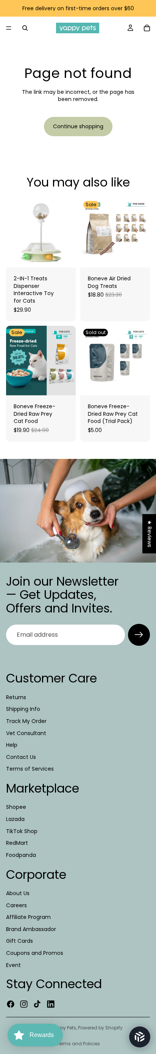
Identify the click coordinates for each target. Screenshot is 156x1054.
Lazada (15, 819)
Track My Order (26, 721)
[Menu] (8, 28)
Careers (16, 905)
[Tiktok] (37, 1004)
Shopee (16, 807)
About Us (18, 893)
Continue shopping (78, 126)
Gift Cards (19, 941)
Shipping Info (23, 709)
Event (13, 964)
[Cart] (147, 28)
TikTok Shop (21, 831)
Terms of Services (30, 769)
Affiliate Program (28, 917)
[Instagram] (23, 1004)
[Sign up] (139, 635)
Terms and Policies (78, 1043)
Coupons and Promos (34, 953)
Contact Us (21, 757)
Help (11, 745)
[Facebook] (10, 1004)
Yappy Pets (63, 1027)
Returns (16, 697)
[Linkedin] (50, 1004)
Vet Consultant (26, 733)
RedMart (17, 843)
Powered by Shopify (100, 1027)
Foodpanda (21, 855)
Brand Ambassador (31, 929)
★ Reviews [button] (149, 533)
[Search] (25, 28)
